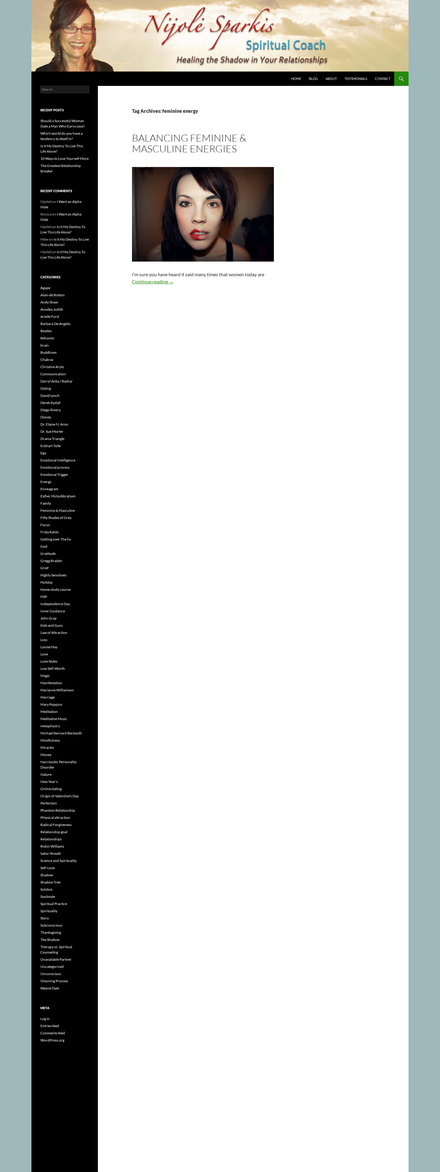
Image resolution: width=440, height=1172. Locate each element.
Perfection (48, 803)
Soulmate (47, 896)
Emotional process (54, 467)
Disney (45, 417)
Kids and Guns (51, 625)
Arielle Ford (49, 316)
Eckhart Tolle (50, 446)
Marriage (47, 697)
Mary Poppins (51, 704)
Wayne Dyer (50, 988)
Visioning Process (54, 981)
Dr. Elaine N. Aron (54, 424)
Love (44, 654)
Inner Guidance (52, 611)
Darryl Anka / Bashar (56, 381)
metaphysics (50, 726)
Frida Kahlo (49, 532)
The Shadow (50, 939)
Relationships (51, 839)
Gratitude (48, 553)
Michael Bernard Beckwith (61, 733)
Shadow (46, 875)
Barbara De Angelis (55, 323)
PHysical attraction (55, 817)
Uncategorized (52, 966)
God (43, 546)
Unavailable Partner (56, 959)
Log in (45, 1018)
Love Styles (48, 661)
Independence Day (55, 604)
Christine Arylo (52, 367)
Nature (45, 774)
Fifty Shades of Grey (56, 517)
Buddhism (48, 352)
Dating (45, 388)
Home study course (55, 589)
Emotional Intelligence (57, 460)
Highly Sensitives (53, 575)
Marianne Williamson (57, 690)
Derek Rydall (50, 402)
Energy (45, 481)
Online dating (51, 789)
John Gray (48, 618)
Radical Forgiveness (56, 824)
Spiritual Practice (53, 903)
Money (45, 754)
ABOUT (331, 79)
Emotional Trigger (54, 474)
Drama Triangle (52, 438)
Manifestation (51, 683)
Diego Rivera (50, 410)
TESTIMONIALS (356, 79)
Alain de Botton (52, 295)
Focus (45, 525)
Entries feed (49, 1026)
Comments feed (52, 1033)
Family (45, 503)
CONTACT (382, 79)
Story (44, 918)
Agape (45, 288)
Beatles (46, 331)
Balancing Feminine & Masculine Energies (189, 143)
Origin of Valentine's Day (59, 796)
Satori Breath (50, 853)
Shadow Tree (50, 882)
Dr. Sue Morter (51, 431)
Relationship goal (53, 832)
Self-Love (47, 868)
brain (44, 345)
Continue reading (153, 281)
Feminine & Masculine (57, 510)
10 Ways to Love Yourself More (64, 158)
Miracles (47, 747)
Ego (43, 453)
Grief (44, 568)
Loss (43, 639)
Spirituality (48, 911)
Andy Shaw (49, 302)
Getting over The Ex (55, 539)
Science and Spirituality (58, 860)
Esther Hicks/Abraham (57, 496)
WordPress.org (52, 1040)
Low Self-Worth (52, 668)
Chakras (46, 359)
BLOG (313, 79)
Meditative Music (53, 718)
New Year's (49, 781)
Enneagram (49, 489)
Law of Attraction (53, 632)
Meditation (49, 711)
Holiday (46, 582)
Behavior (47, 338)
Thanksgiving (50, 932)
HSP (43, 596)
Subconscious (51, 925)
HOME (296, 79)
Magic (45, 675)
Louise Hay (48, 647)
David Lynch (50, 395)
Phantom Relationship (57, 810)
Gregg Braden (51, 560)
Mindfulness (50, 740)
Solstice (46, 889)
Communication (53, 374)
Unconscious (50, 973)
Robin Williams (52, 846)
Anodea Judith (51, 309)
